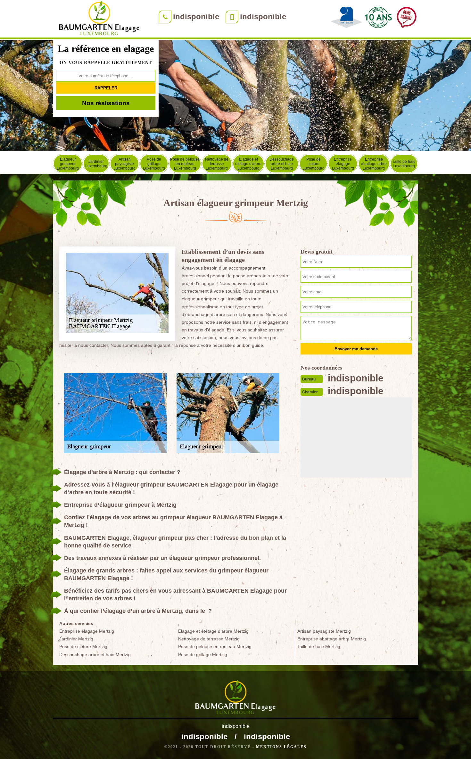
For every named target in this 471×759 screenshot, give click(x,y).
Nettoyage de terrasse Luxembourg (216, 164)
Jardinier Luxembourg (96, 163)
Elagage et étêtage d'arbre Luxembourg (248, 164)
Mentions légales (281, 747)
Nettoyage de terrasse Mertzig (209, 638)
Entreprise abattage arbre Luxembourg (374, 164)
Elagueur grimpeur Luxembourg (68, 164)
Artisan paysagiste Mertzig (324, 631)
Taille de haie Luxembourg (404, 163)
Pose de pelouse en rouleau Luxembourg (185, 164)
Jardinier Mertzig (76, 638)
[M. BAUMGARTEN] (99, 19)
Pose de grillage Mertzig (202, 654)
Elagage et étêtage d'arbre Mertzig (213, 631)
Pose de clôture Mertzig (83, 646)
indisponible (196, 16)
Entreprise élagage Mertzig (86, 631)
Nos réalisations (106, 103)
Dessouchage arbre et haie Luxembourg (281, 164)
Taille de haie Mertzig (318, 646)
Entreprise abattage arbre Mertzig (331, 638)
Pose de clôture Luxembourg (313, 164)
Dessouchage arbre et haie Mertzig (95, 654)
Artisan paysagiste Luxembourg (124, 164)
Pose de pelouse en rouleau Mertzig (215, 646)
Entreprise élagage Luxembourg (343, 164)
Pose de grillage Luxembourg (154, 164)
